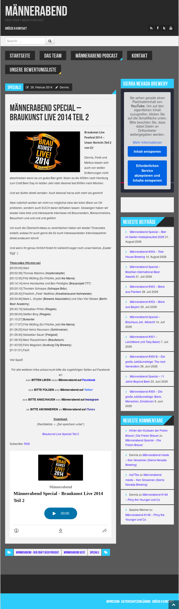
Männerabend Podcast (97, 55)
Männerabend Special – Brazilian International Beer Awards (142, 271)
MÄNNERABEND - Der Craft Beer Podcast (37, 552)
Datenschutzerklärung (136, 601)
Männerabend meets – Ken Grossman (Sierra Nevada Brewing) (147, 460)
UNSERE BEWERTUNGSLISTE (33, 69)
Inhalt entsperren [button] (147, 151)
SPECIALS (14, 87)
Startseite (20, 55)
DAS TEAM (53, 55)
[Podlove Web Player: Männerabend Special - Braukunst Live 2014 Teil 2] (60, 494)
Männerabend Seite (74, 552)
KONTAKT (140, 55)
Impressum (113, 601)
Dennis (64, 87)
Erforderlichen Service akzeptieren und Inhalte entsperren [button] (147, 173)
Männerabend (36, 11)
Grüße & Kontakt (16, 28)
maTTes (134, 475)
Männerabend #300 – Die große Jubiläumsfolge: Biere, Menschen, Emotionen (143, 396)
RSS (27, 444)
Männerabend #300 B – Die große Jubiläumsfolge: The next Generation (145, 361)
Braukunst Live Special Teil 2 (60, 434)
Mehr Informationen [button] (147, 142)
